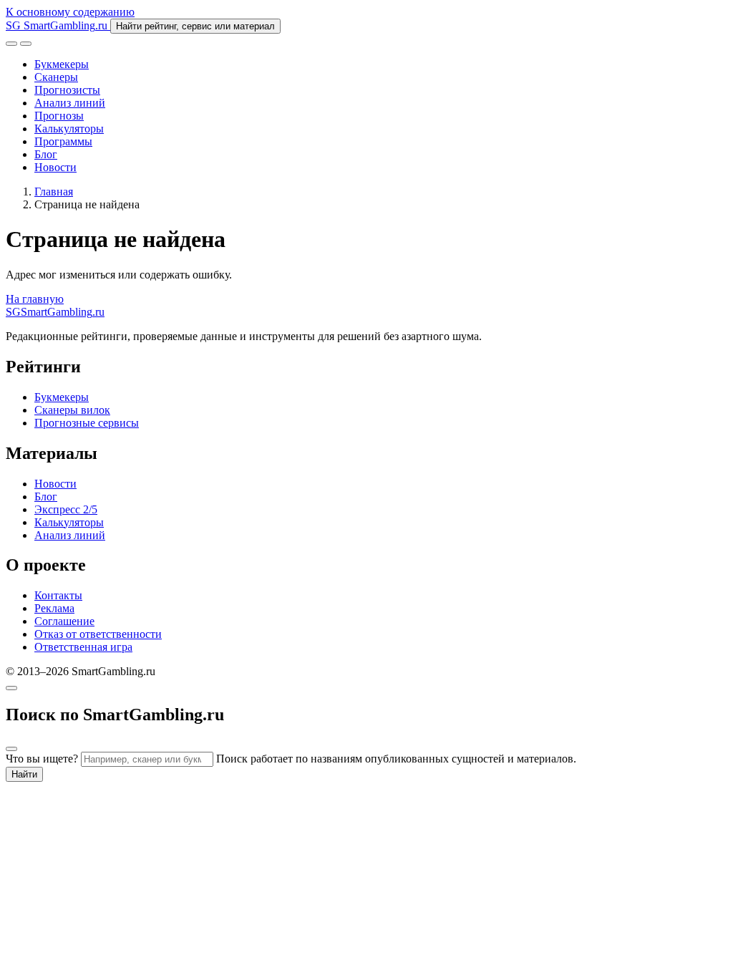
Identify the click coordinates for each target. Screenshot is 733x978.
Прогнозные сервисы (86, 423)
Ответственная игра (83, 647)
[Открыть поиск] (11, 44)
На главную (35, 299)
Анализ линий (69, 103)
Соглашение (64, 621)
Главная (53, 191)
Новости (55, 167)
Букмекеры (61, 64)
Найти (24, 774)
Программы (63, 141)
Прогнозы (59, 116)
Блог (45, 154)
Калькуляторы (69, 128)
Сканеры (56, 77)
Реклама (54, 608)
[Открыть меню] (25, 44)
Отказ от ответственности (98, 634)
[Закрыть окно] (11, 688)
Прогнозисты (67, 90)
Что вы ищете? (42, 758)
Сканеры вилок (72, 410)
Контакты (58, 595)
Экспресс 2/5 (65, 509)
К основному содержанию (70, 12)
